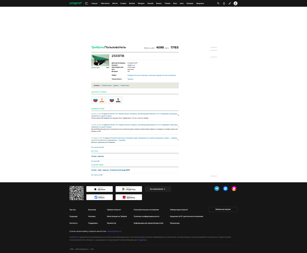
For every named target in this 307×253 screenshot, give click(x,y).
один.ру (101, 156)
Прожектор (111, 223)
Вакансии (92, 210)
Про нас (73, 210)
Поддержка (93, 223)
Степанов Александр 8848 (120, 170)
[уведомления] (224, 3)
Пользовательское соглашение (146, 210)
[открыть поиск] (218, 3)
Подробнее (142, 240)
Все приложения (156, 189)
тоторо (94, 156)
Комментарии (107, 85)
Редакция (73, 216)
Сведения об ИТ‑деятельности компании (186, 216)
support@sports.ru (114, 231)
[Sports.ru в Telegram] (217, 189)
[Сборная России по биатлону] (115, 100)
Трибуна (97, 47)
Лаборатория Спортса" (179, 210)
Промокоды (175, 223)
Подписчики (125, 85)
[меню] (86, 3)
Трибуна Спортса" (114, 210)
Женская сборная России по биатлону (162, 75)
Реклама (91, 216)
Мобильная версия (223, 209)
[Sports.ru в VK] (226, 189)
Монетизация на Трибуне (117, 216)
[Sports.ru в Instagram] (234, 189)
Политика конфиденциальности (146, 216)
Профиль (97, 85)
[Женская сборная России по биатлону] (99, 100)
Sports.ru (75, 237)
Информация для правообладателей (148, 223)
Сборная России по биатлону (137, 75)
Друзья (116, 85)
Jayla (99, 170)
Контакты (73, 223)
